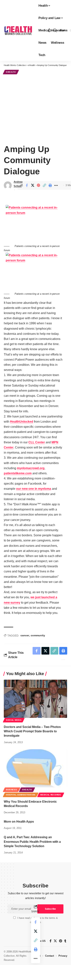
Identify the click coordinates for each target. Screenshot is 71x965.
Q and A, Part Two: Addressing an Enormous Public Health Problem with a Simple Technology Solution (32, 842)
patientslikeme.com (18, 473)
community (38, 635)
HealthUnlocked (21, 421)
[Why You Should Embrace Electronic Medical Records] (35, 768)
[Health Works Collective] (18, 30)
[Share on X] (32, 185)
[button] (55, 30)
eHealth (11, 72)
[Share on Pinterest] (38, 185)
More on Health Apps (19, 821)
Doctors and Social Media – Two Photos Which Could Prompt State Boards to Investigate (32, 731)
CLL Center (36, 442)
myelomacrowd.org (30, 468)
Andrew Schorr (18, 183)
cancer (24, 635)
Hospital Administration (20, 795)
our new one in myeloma (33, 488)
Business (11, 790)
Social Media (13, 720)
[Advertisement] (35, 108)
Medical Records (50, 795)
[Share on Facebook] (26, 185)
